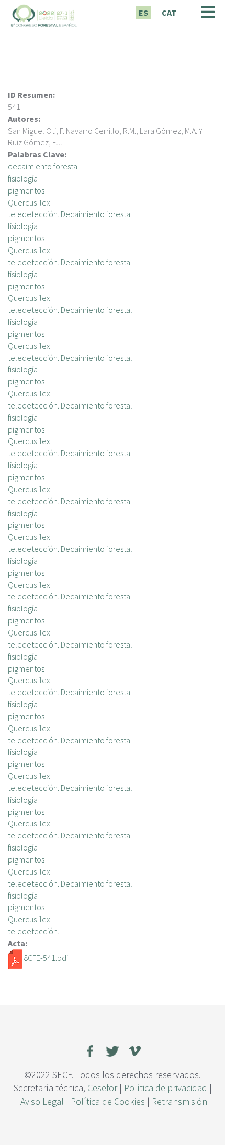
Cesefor (102, 1088)
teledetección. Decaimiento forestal (70, 214)
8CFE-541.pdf (46, 958)
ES (143, 12)
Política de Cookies (108, 1101)
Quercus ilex (29, 202)
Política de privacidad (165, 1088)
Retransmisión (179, 1101)
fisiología (23, 178)
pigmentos (26, 190)
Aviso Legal (42, 1101)
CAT (169, 12)
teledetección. (33, 931)
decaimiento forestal (44, 166)
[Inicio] (44, 14)
